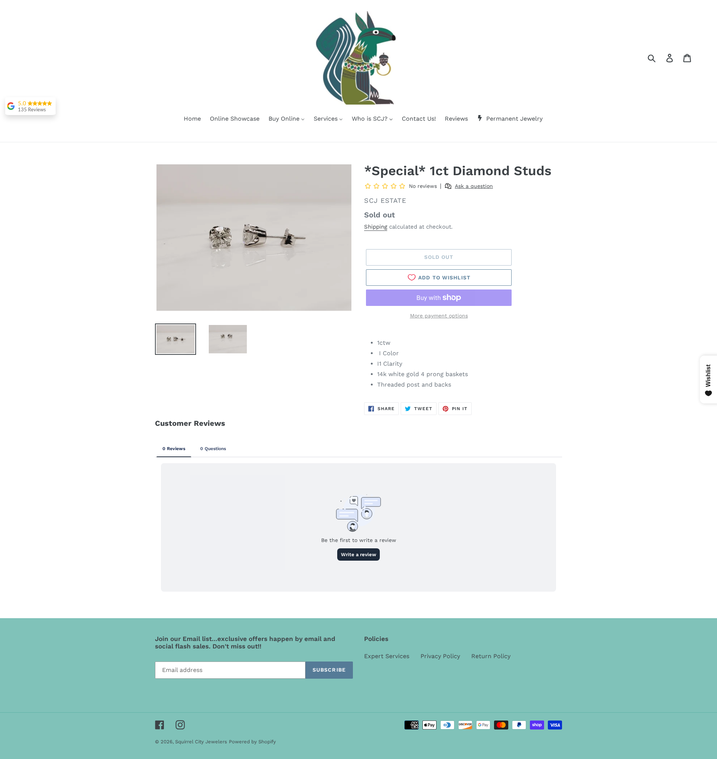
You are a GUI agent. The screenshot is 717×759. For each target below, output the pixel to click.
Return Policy (490, 656)
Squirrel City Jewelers (201, 741)
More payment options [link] (439, 316)
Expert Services (386, 656)
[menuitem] (187, 119)
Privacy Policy (440, 656)
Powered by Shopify (252, 741)
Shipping (375, 226)
